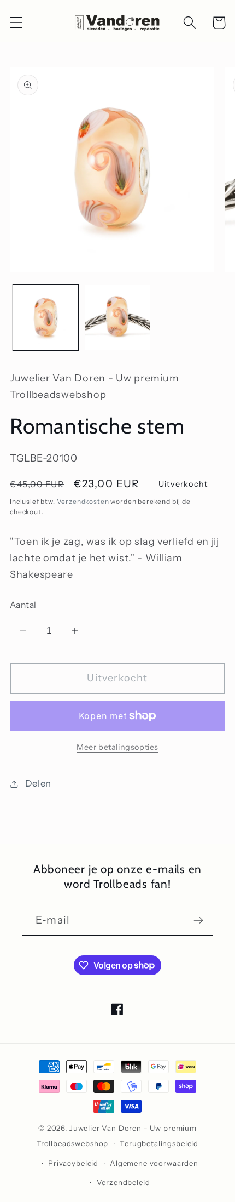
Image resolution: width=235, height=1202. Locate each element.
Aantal (23, 605)
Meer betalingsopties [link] (117, 747)
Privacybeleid (73, 1163)
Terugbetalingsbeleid (159, 1143)
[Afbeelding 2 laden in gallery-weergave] (117, 317)
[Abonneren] (198, 920)
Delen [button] (38, 783)
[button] (16, 22)
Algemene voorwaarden (154, 1163)
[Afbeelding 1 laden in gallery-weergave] (45, 317)
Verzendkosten (83, 501)
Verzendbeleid (123, 1182)
